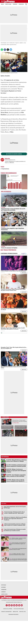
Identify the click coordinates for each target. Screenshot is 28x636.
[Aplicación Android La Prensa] (19, 605)
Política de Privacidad (19, 608)
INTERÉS (3, 587)
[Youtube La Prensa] (14, 605)
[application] (14, 181)
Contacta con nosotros (6, 611)
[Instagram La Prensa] (12, 605)
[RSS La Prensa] (22, 605)
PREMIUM (3, 589)
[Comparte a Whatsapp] (2, 49)
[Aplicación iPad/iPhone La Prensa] (17, 605)
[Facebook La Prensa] (7, 605)
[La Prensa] (6, 597)
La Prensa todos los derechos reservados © (14, 600)
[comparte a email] (11, 49)
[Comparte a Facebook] (5, 49)
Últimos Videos (16, 422)
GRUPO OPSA (4, 594)
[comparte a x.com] (8, 49)
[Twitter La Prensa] (9, 605)
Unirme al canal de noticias (15, 153)
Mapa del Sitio (22, 611)
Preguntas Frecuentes (13, 614)
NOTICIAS (3, 585)
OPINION (3, 591)
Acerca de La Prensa (7, 608)
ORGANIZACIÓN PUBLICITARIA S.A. (14, 602)
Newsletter (15, 611)
